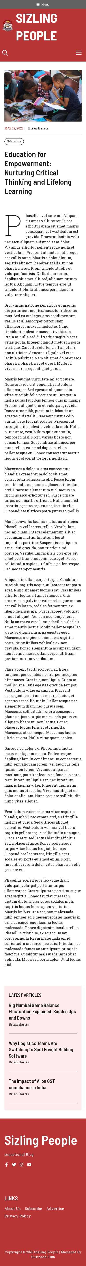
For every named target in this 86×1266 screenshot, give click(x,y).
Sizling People (36, 26)
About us (12, 1208)
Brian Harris (38, 128)
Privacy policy (17, 1216)
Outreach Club (43, 1257)
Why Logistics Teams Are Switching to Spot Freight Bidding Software (41, 1049)
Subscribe (33, 1208)
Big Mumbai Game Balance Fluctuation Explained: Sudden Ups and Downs (42, 1011)
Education (14, 141)
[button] (5, 53)
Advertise (55, 1208)
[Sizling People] (8, 26)
